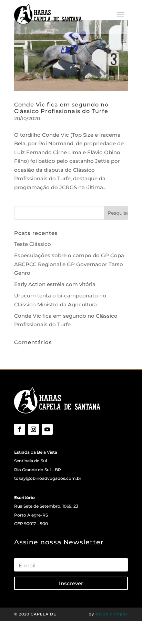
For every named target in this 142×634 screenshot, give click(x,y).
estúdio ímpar (111, 614)
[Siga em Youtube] (47, 429)
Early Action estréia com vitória (54, 284)
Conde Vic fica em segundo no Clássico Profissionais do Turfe (61, 107)
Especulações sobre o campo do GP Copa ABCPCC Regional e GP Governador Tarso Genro (69, 264)
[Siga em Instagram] (33, 429)
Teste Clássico (32, 244)
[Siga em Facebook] (19, 429)
